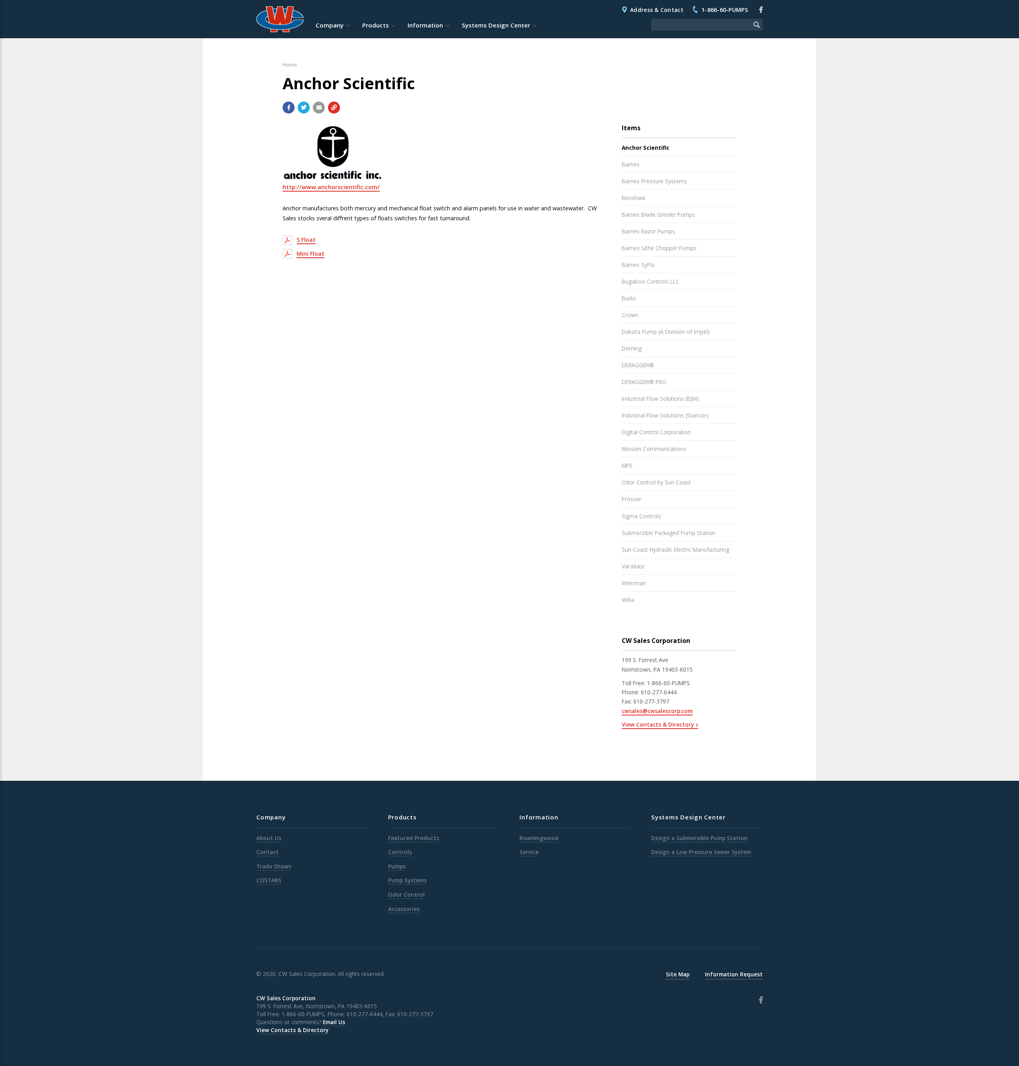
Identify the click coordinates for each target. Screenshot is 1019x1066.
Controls (400, 852)
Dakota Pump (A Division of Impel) (666, 331)
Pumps (397, 866)
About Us (268, 838)
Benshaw (633, 198)
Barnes (631, 164)
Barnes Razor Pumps (648, 231)
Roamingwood (538, 838)
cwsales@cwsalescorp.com (657, 711)
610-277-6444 (659, 692)
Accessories (404, 909)
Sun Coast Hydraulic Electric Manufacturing (675, 549)
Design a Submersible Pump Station (699, 838)
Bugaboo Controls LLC (650, 281)
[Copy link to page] (334, 108)
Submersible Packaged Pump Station (668, 533)
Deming (632, 348)
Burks (629, 298)
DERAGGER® (638, 365)
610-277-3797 (651, 701)
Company (330, 25)
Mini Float (310, 253)
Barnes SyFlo (638, 264)
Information (425, 25)
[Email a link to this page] (319, 108)
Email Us (334, 1022)
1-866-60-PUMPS (724, 10)
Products (375, 25)
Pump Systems (407, 880)
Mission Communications (654, 449)
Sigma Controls (641, 516)
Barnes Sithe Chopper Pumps (659, 248)
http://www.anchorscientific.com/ (331, 187)
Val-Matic (633, 566)
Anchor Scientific (646, 147)
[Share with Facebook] (289, 108)
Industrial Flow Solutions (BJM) (660, 398)
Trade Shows (273, 866)
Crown (630, 315)
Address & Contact (656, 10)
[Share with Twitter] (304, 108)
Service (529, 852)
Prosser (631, 499)
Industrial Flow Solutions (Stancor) (665, 415)
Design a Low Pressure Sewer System (701, 852)
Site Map (677, 974)
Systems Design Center (496, 25)
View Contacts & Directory (658, 724)
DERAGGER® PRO (644, 382)
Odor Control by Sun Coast (656, 482)
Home (290, 64)
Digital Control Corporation (656, 432)
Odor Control (406, 894)
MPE (627, 465)
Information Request (734, 974)
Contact (267, 852)
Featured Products (413, 838)
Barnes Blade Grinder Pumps (658, 214)
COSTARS (268, 880)
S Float (306, 239)
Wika (628, 600)
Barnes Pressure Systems (654, 181)
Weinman (634, 583)
